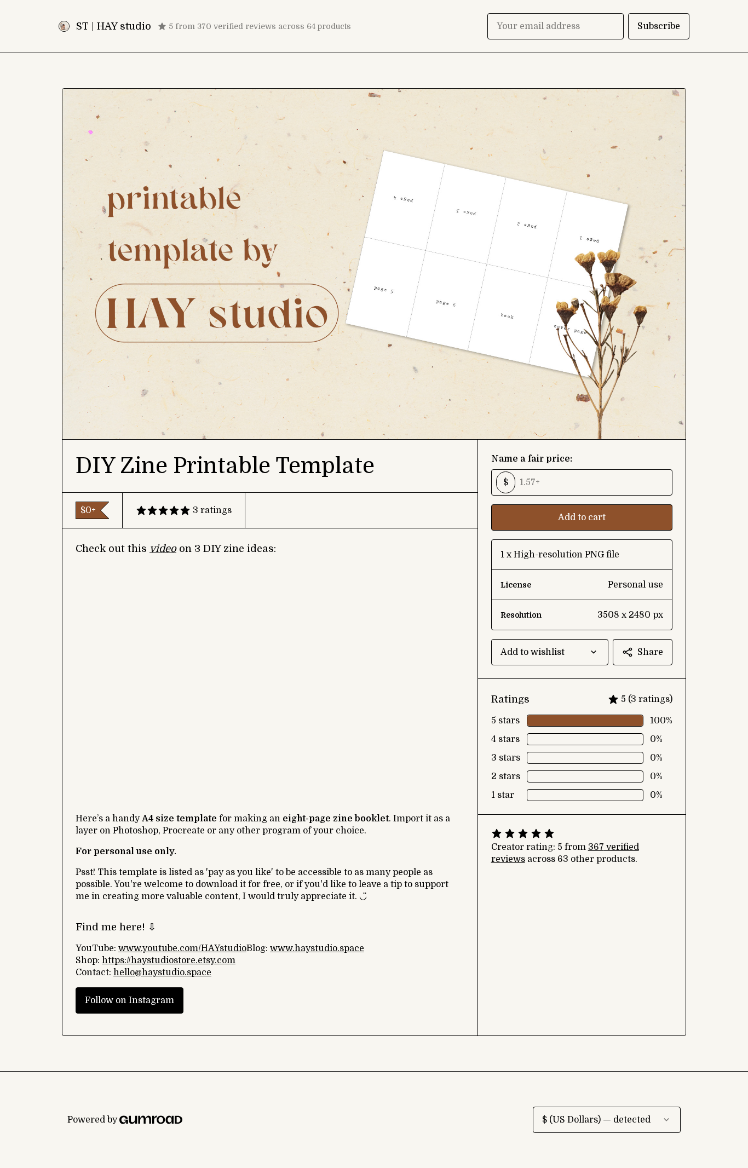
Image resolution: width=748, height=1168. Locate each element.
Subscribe (658, 26)
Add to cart (582, 517)
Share (650, 652)
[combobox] (549, 652)
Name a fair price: (531, 459)
